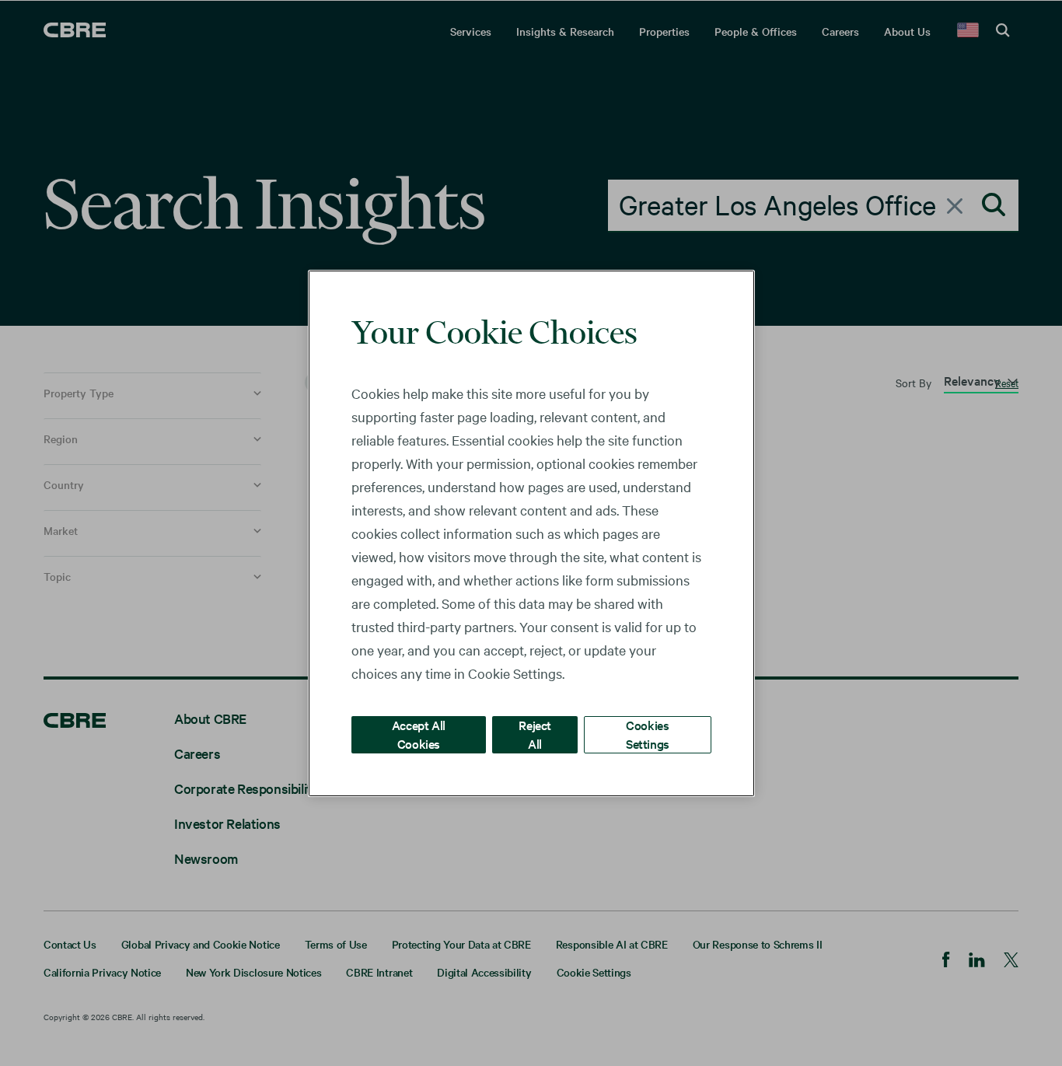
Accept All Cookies (418, 733)
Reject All (535, 733)
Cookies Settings (647, 733)
